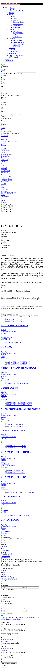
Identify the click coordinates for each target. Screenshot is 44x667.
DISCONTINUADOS (16, 55)
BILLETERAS (18, 40)
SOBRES (16, 35)
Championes (17, 18)
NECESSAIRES (18, 44)
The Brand (8, 7)
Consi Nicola (9, 61)
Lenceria (12, 48)
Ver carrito (4, 641)
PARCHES (17, 46)
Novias (11, 13)
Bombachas (17, 51)
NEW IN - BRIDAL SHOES (10, 4)
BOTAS (16, 16)
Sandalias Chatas (18, 22)
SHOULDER (17, 37)
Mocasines (16, 27)
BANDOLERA (18, 33)
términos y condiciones (13, 619)
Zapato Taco (17, 26)
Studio (7, 59)
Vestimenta (12, 53)
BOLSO (16, 31)
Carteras (11, 29)
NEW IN (12, 9)
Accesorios (12, 38)
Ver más (3, 535)
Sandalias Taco (18, 24)
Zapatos (11, 14)
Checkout (4, 650)
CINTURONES (18, 42)
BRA (15, 50)
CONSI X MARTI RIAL (17, 11)
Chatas (15, 20)
